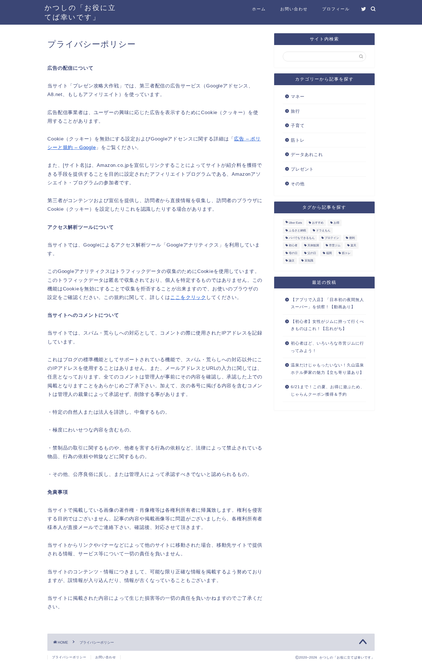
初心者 (293, 245)
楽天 (353, 245)
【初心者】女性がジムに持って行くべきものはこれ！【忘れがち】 (327, 325)
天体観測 (313, 245)
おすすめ (318, 222)
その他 (298, 183)
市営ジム (334, 245)
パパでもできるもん (302, 237)
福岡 (329, 253)
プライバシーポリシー (69, 657)
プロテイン (332, 237)
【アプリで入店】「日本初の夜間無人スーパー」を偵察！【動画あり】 (327, 303)
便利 (352, 237)
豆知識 (309, 260)
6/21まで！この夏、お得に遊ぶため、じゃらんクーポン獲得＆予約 (328, 391)
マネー (298, 96)
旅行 (295, 111)
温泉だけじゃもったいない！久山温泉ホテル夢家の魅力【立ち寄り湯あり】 (327, 369)
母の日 (293, 253)
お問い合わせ (294, 8)
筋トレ (298, 140)
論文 (292, 260)
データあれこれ (307, 154)
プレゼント (302, 169)
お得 (336, 222)
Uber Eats (295, 222)
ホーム (259, 8)
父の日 (311, 253)
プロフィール (336, 8)
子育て (298, 125)
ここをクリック (188, 297)
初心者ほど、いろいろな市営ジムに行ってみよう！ (327, 347)
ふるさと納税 (297, 230)
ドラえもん (323, 230)
